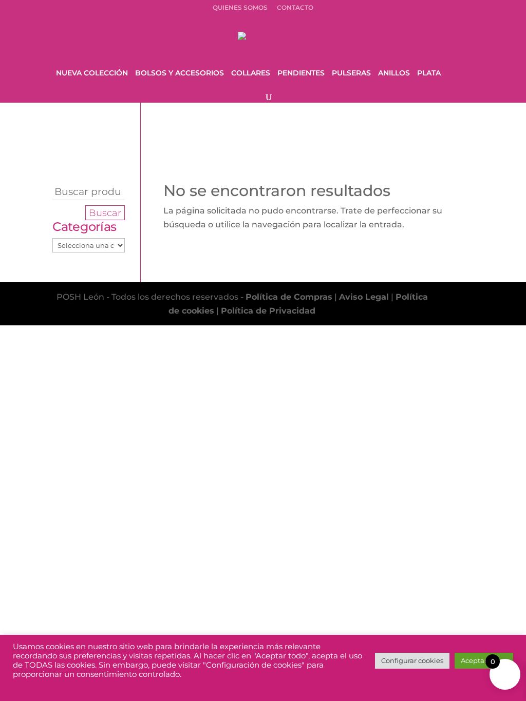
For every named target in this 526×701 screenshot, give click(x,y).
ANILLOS (394, 73)
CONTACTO (295, 8)
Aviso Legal (364, 297)
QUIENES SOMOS (240, 8)
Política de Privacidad (268, 311)
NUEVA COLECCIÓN (92, 73)
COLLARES (250, 73)
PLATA (429, 73)
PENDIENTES (301, 73)
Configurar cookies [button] (412, 660)
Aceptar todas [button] (484, 660)
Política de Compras (289, 297)
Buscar (105, 212)
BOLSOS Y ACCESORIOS (179, 73)
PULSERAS (351, 73)
